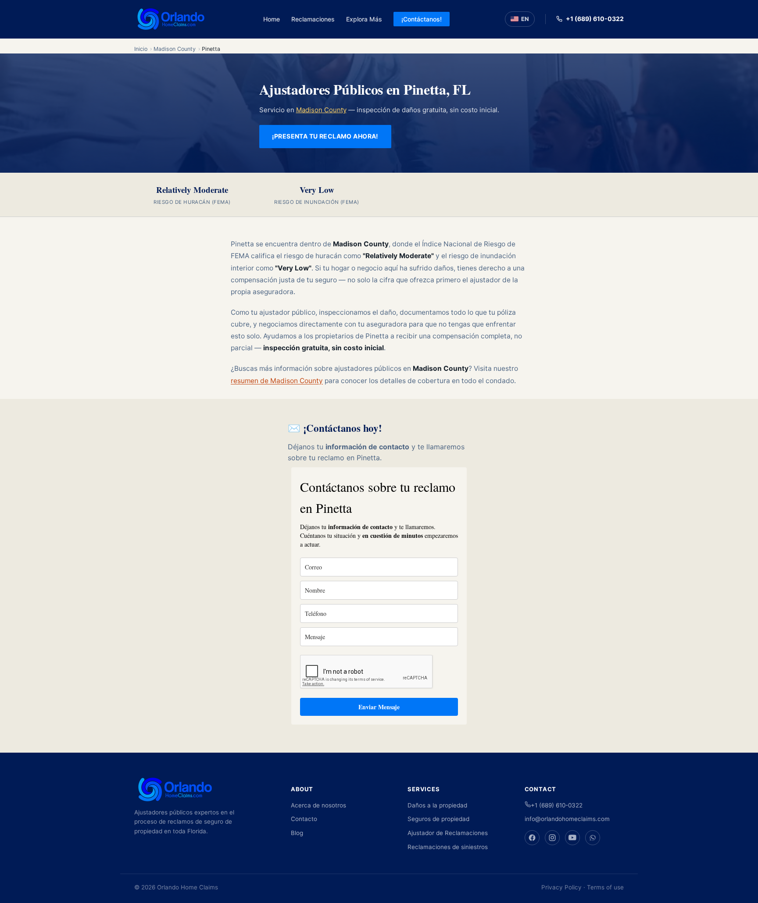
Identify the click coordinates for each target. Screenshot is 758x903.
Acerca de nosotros (318, 805)
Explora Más (364, 19)
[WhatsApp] (592, 837)
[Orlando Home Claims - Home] (171, 19)
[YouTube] (572, 837)
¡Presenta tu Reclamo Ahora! (325, 136)
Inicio (140, 49)
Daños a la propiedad (437, 805)
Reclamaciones (313, 19)
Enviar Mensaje (379, 706)
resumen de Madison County (277, 381)
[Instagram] (552, 837)
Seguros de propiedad (438, 818)
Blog (297, 832)
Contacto (304, 818)
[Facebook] (532, 837)
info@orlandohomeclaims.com (567, 818)
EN (525, 18)
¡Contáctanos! (421, 19)
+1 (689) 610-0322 (595, 18)
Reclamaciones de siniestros (448, 846)
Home (271, 19)
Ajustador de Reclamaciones (448, 832)
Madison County (175, 49)
